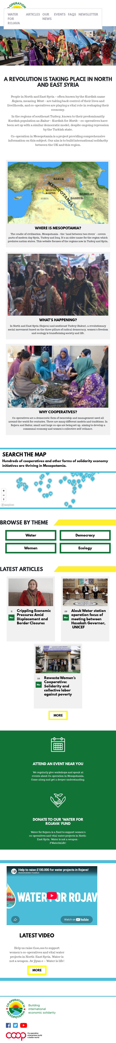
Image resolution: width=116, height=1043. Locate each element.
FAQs (72, 14)
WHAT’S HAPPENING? (58, 319)
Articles (33, 14)
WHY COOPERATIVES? (58, 411)
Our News (47, 16)
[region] (58, 490)
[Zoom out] (4, 495)
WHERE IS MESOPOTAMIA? (58, 228)
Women (30, 548)
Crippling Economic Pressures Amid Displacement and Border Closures (34, 617)
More (58, 715)
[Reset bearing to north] (4, 499)
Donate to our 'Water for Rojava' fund (58, 821)
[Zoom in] (4, 491)
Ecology (85, 548)
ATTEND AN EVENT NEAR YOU (58, 763)
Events (60, 14)
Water (31, 535)
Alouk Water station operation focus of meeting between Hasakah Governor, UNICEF (88, 619)
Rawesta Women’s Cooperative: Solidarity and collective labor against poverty (60, 686)
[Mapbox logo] (7, 505)
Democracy (85, 535)
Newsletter (88, 14)
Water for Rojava (14, 18)
